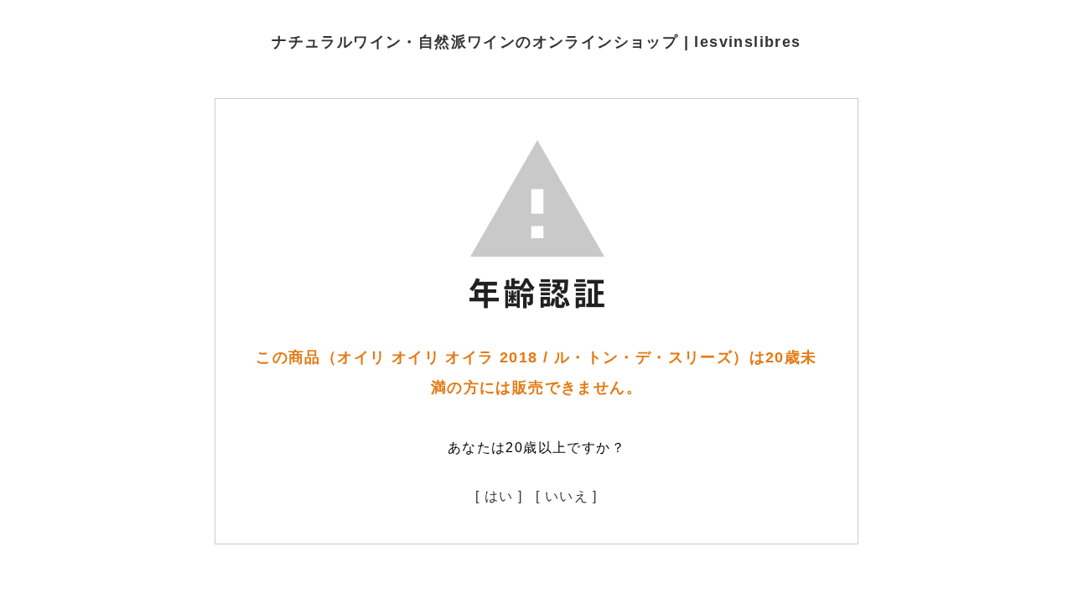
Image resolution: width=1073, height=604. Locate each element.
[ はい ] (498, 496)
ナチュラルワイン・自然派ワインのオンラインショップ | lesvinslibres (536, 42)
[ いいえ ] (567, 496)
